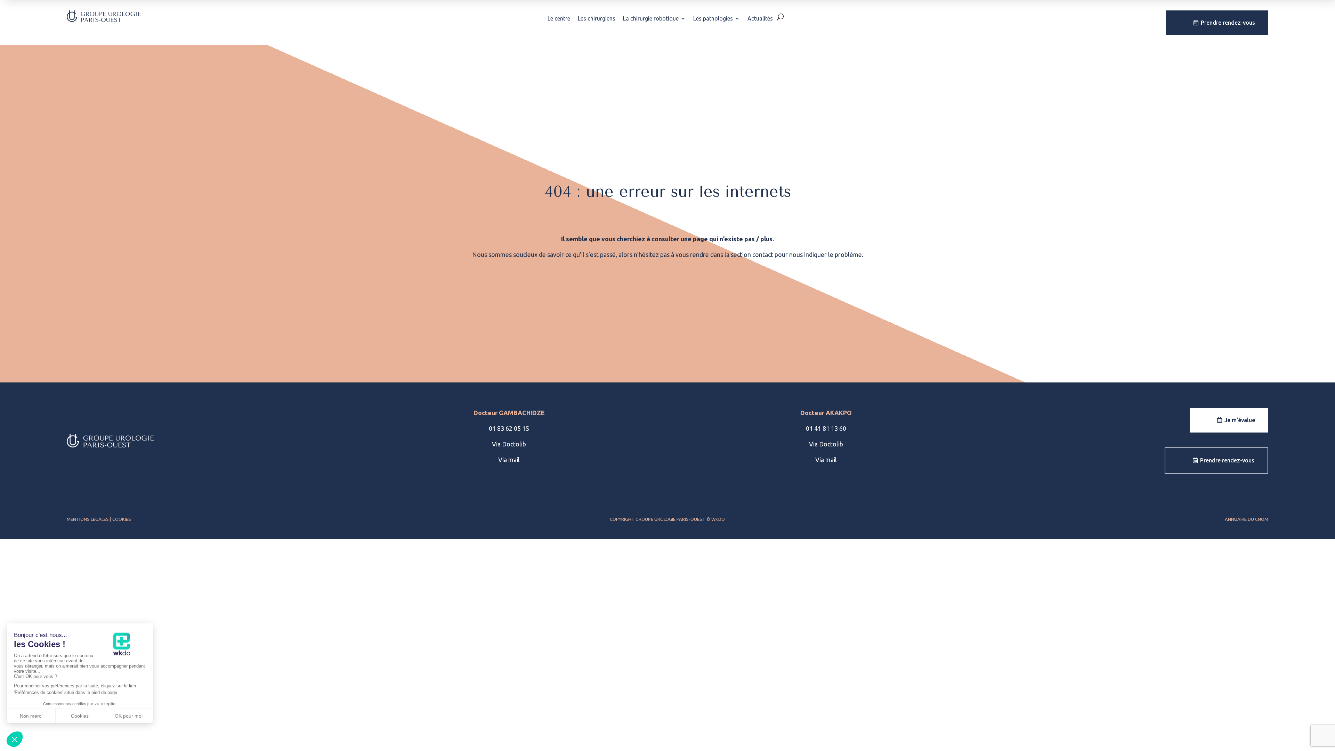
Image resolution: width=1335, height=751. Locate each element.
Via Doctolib (509, 444)
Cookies (121, 519)
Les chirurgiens (596, 18)
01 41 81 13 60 (826, 428)
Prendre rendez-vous (1228, 22)
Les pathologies (713, 18)
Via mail (509, 459)
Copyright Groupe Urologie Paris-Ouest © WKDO (667, 519)
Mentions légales (88, 519)
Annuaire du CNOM (1246, 519)
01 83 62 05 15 (509, 428)
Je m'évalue (1239, 420)
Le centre (559, 18)
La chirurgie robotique (651, 18)
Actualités (760, 18)
